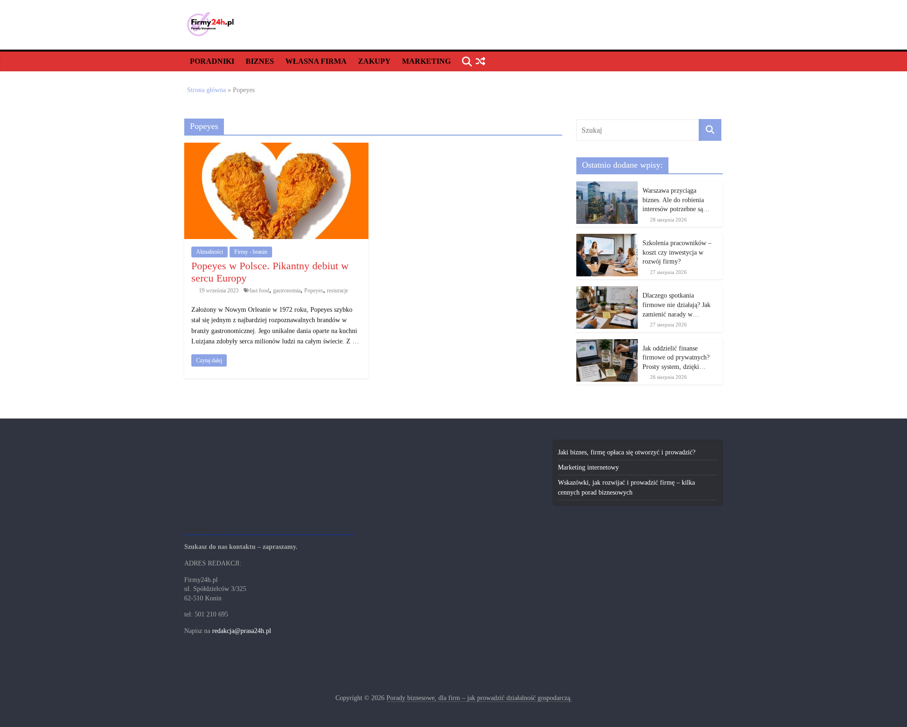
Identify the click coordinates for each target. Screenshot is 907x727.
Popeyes (313, 290)
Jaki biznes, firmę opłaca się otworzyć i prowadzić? (626, 452)
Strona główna (206, 90)
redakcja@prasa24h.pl (241, 630)
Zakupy (374, 61)
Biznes (260, 61)
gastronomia (286, 290)
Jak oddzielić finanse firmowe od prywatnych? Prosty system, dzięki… (676, 357)
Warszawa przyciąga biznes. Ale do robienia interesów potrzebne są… (676, 200)
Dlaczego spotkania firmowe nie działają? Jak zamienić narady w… (676, 304)
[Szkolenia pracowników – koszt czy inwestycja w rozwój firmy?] (607, 239)
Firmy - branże (250, 251)
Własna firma (316, 61)
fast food (259, 290)
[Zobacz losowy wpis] (480, 61)
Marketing (426, 61)
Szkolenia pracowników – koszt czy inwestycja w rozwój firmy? (676, 252)
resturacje (337, 290)
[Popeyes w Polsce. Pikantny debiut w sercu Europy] (276, 148)
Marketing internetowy (588, 467)
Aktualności (209, 251)
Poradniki (212, 61)
